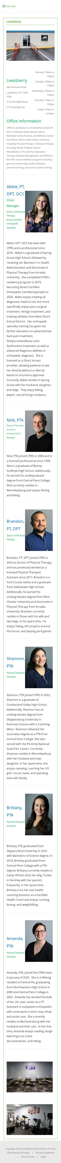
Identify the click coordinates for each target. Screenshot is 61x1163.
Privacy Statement (45, 1152)
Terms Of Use (27, 1156)
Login (43, 1156)
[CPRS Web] (9, 6)
